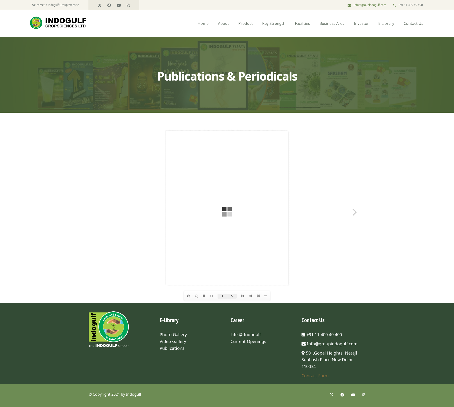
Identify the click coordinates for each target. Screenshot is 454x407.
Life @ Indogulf (246, 334)
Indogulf (133, 394)
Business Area (332, 23)
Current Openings (248, 341)
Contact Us (413, 23)
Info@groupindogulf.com (370, 5)
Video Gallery (173, 341)
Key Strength (273, 23)
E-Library (386, 23)
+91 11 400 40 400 (323, 334)
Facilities (302, 23)
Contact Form (315, 375)
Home (203, 23)
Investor (361, 23)
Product (245, 23)
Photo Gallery (173, 334)
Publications (172, 348)
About (223, 23)
